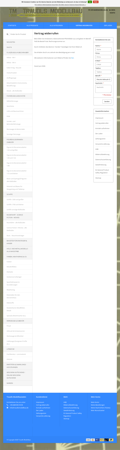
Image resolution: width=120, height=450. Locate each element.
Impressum (99, 118)
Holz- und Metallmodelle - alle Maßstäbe (17, 250)
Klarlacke (10, 272)
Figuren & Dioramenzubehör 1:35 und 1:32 (16, 156)
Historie (9, 359)
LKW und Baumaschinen (15, 111)
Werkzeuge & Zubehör (15, 321)
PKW (8, 116)
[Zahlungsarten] (88, 440)
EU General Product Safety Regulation (102, 171)
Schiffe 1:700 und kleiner (15, 204)
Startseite (12, 25)
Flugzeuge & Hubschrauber (17, 52)
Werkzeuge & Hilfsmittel (15, 336)
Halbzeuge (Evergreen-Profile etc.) (17, 342)
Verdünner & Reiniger (14, 277)
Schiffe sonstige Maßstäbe (16, 209)
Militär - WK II (11, 62)
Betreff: (98, 76)
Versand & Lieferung (102, 144)
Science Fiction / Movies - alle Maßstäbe (17, 229)
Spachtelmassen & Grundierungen (13, 283)
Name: (98, 46)
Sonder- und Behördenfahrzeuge (14, 122)
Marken (10, 383)
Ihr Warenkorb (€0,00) (99, 10)
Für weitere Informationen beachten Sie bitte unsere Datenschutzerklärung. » (60, 5)
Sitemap (98, 178)
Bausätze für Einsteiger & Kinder (17, 242)
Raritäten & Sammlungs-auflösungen (16, 365)
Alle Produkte (32, 25)
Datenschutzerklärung (103, 159)
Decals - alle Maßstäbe (14, 91)
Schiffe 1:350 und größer (15, 199)
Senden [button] (107, 101)
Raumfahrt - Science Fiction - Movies (15, 216)
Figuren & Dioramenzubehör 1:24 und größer (16, 148)
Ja (90, 2)
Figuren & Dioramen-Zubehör (15, 140)
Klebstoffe (10, 303)
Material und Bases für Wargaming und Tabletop (15, 187)
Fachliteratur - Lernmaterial (16, 354)
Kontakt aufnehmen (102, 128)
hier (72, 58)
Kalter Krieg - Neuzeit (14, 68)
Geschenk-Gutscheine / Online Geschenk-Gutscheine (16, 375)
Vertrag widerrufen (84, 25)
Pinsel (9, 326)
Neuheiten (11, 42)
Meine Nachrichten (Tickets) (100, 408)
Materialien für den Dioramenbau (13, 296)
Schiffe (10, 194)
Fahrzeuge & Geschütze (16, 96)
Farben (9, 262)
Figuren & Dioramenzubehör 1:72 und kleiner (16, 172)
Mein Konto (95, 402)
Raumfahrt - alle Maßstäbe (16, 222)
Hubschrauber (12, 73)
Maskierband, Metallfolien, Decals (16, 309)
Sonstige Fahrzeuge (13, 134)
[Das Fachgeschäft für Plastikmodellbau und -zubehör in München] (45, 11)
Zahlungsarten (100, 139)
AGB (96, 149)
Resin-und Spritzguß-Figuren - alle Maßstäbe (17, 180)
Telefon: (98, 68)
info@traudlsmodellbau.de (19, 408)
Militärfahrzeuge (12, 101)
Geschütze (10, 106)
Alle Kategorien (56, 25)
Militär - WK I (11, 57)
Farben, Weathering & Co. (17, 257)
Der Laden (108, 25)
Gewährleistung (100, 165)
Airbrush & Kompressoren (16, 331)
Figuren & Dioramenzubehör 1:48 (16, 164)
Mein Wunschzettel (97, 410)
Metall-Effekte (11, 267)
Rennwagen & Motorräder (16, 129)
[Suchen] (7, 34)
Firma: (97, 53)
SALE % (9, 47)
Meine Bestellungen (98, 405)
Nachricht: (99, 83)
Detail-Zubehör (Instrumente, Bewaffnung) (17, 84)
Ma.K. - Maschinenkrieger (15, 235)
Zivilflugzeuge (11, 78)
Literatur (10, 349)
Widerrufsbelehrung (102, 154)
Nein (95, 2)
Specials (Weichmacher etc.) (16, 316)
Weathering (11, 290)
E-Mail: (98, 61)
